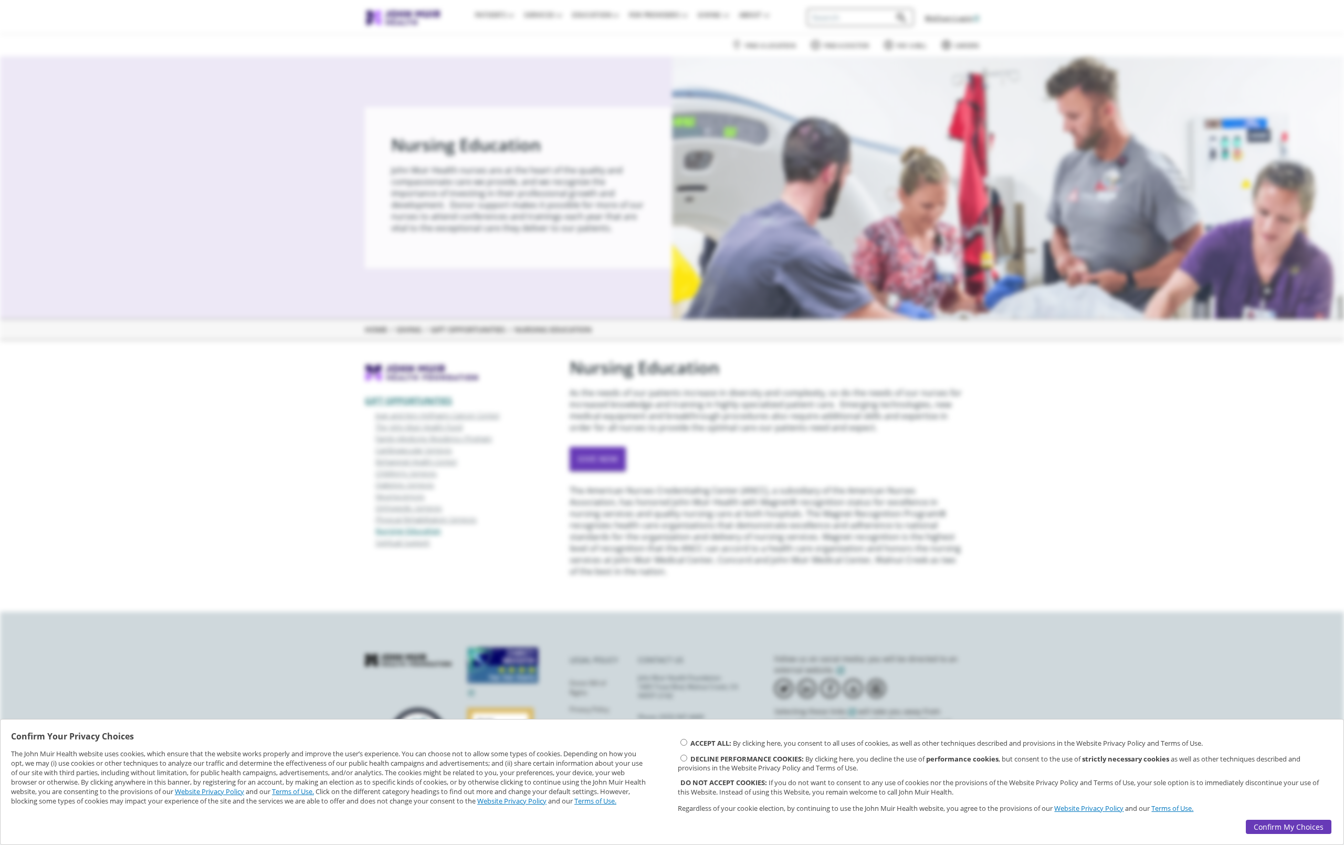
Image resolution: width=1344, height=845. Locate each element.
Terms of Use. (293, 791)
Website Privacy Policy (209, 791)
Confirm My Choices (1289, 827)
